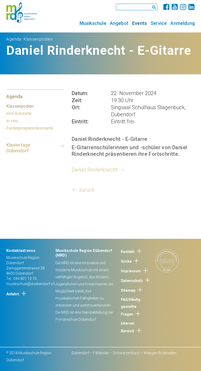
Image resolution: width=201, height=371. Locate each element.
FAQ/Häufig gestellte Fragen (130, 306)
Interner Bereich (128, 327)
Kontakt (128, 252)
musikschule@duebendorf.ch (30, 284)
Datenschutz (132, 281)
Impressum (131, 271)
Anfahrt (12, 294)
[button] (93, 23)
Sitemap (128, 290)
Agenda (13, 39)
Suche (126, 261)
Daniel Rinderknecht (95, 170)
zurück (86, 190)
